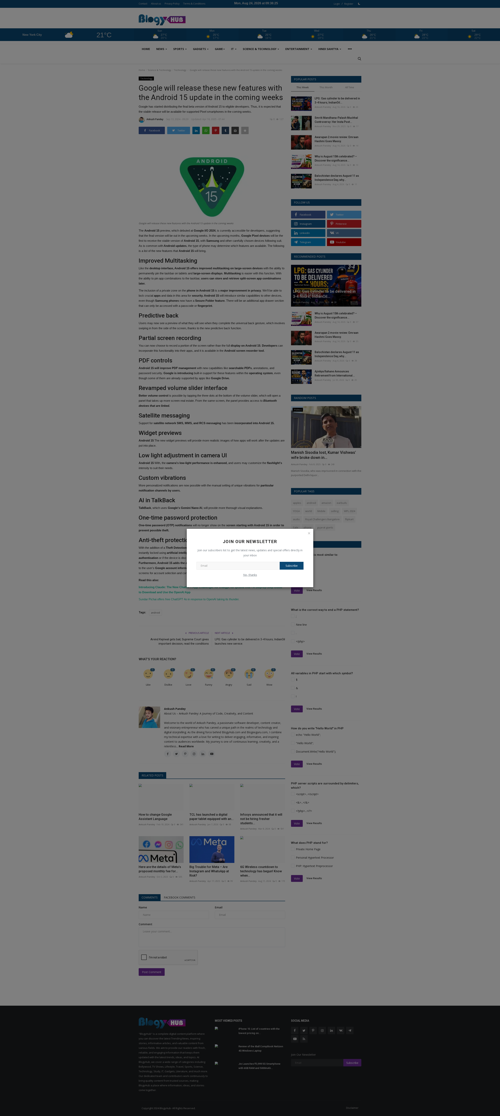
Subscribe (292, 565)
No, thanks (250, 575)
